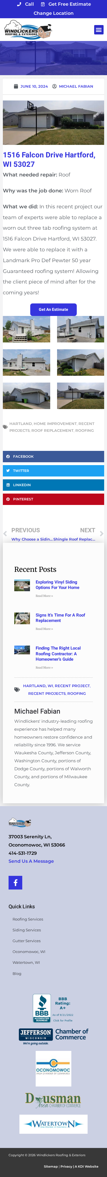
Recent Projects (47, 693)
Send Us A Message (31, 861)
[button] (99, 29)
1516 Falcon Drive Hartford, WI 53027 (49, 160)
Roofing (76, 693)
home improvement (55, 423)
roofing (84, 430)
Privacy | (67, 1166)
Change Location (54, 13)
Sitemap (51, 1166)
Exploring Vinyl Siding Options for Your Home (57, 585)
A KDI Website (86, 1166)
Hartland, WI (38, 685)
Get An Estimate (53, 310)
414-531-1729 (23, 853)
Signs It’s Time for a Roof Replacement (60, 618)
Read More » (44, 596)
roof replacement (52, 430)
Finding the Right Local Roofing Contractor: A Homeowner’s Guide (58, 653)
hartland (20, 423)
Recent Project (72, 685)
